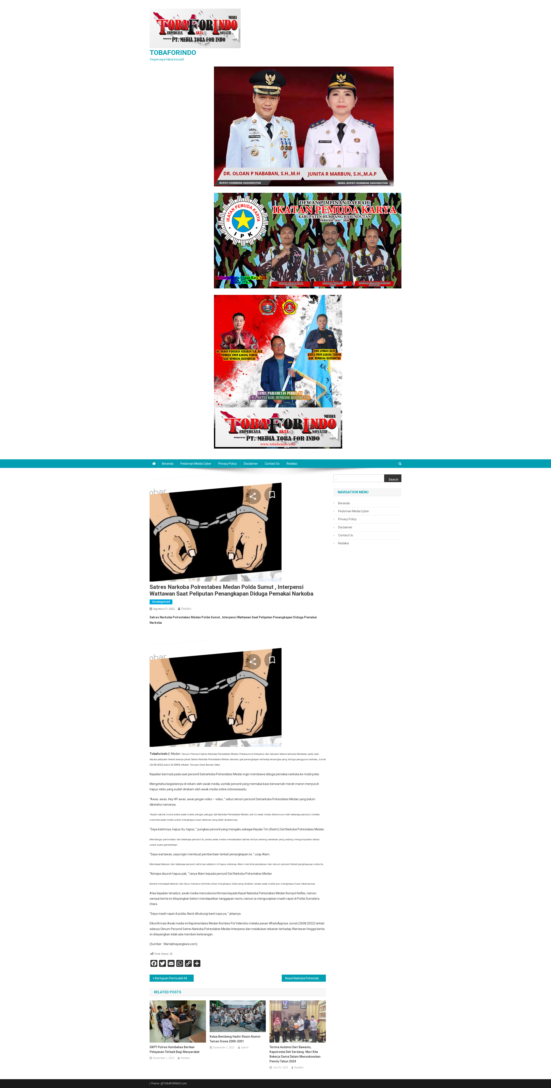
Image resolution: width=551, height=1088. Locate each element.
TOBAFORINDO (173, 52)
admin (245, 1047)
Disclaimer (251, 463)
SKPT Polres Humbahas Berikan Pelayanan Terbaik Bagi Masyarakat (174, 1049)
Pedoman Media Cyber (195, 463)
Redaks (186, 608)
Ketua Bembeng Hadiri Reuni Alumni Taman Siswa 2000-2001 (235, 1039)
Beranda (167, 463)
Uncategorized (161, 601)
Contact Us (272, 463)
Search (393, 479)
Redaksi (291, 463)
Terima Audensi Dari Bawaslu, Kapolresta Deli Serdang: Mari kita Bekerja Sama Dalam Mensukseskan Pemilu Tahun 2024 (294, 1054)
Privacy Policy (227, 463)
